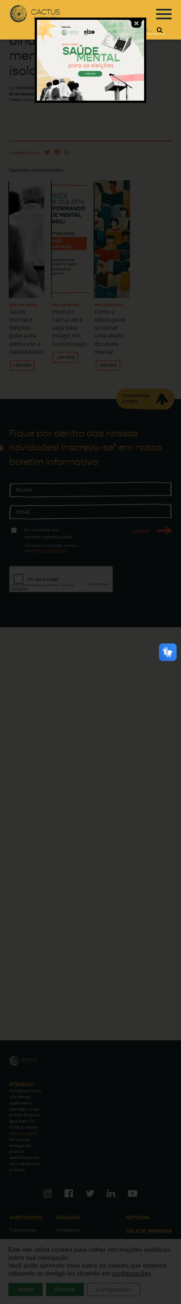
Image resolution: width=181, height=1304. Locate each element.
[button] (159, 30)
